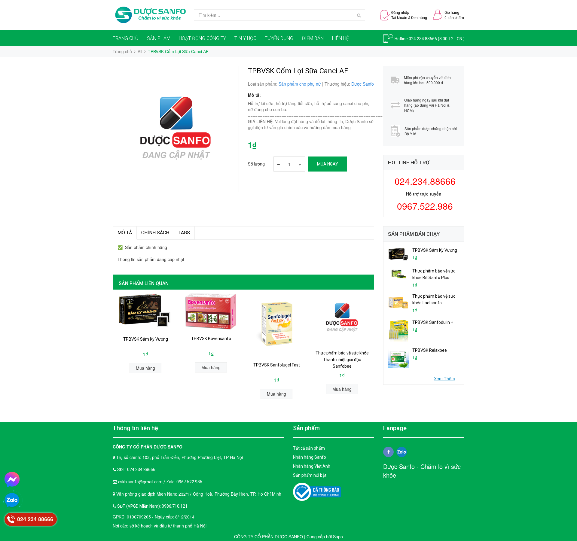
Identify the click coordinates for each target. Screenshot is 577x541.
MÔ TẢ (125, 233)
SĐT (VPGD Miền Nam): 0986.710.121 (152, 506)
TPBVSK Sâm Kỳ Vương (145, 339)
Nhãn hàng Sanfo (309, 457)
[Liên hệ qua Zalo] (12, 500)
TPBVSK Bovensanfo (211, 338)
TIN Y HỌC (245, 38)
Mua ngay (327, 164)
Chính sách (155, 233)
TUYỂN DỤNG (279, 38)
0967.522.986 (424, 205)
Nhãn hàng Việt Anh (311, 466)
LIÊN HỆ (340, 38)
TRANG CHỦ (126, 38)
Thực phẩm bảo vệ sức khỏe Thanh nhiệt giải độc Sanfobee (342, 360)
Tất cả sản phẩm (309, 448)
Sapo (338, 536)
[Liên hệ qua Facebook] (12, 479)
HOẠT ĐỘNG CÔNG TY (202, 38)
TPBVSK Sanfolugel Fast (276, 365)
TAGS (184, 233)
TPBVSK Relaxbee (429, 350)
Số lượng (256, 164)
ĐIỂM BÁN (313, 38)
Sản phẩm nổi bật (309, 475)
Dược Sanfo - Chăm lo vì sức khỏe (422, 470)
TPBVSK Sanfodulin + (432, 322)
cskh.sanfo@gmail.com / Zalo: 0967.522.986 (160, 481)
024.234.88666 (423, 38)
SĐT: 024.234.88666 (136, 469)
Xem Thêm (444, 378)
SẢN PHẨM (158, 38)
